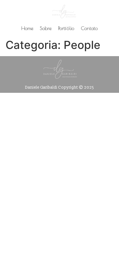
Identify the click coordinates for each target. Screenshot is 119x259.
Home (27, 28)
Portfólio (66, 28)
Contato (89, 28)
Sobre (45, 28)
